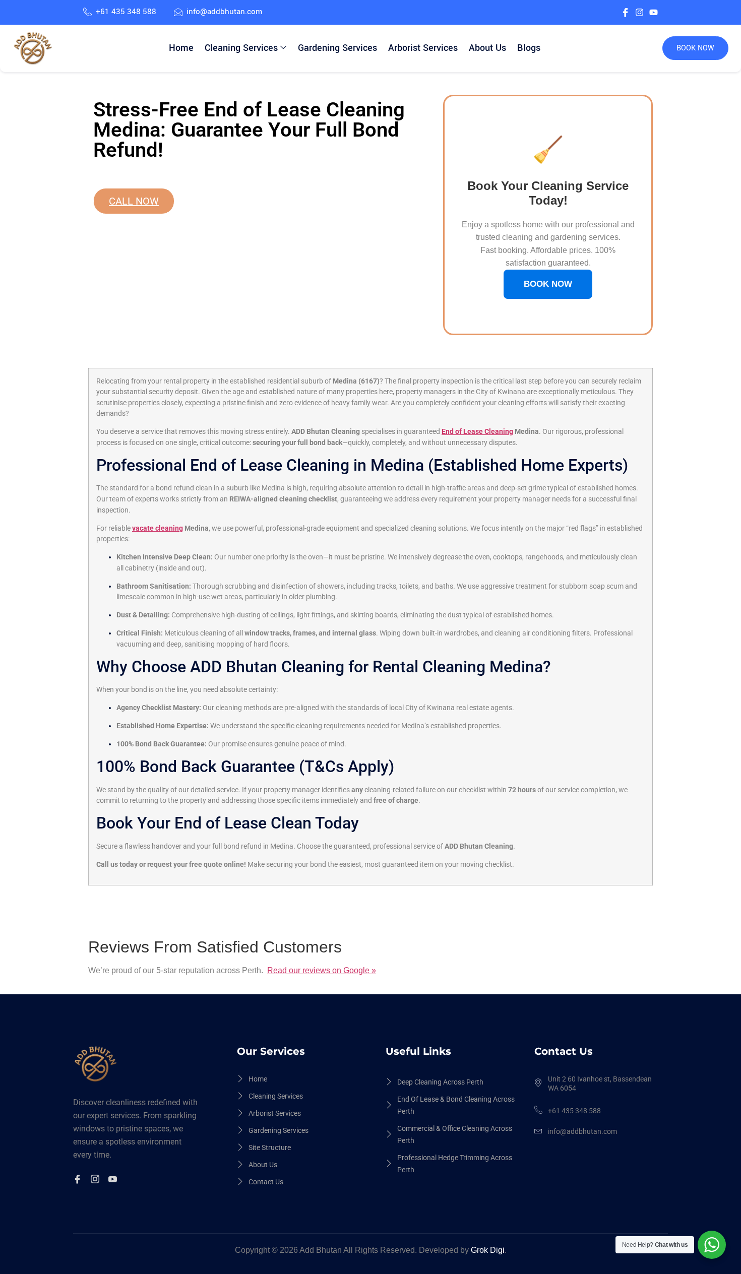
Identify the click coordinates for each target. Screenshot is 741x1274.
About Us (487, 47)
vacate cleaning (157, 528)
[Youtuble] (114, 1180)
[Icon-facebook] (625, 12)
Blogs (528, 47)
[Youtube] (653, 12)
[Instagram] (639, 12)
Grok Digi (488, 1250)
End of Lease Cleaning (477, 431)
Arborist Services (423, 47)
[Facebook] (79, 1180)
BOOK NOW (695, 48)
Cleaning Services (241, 47)
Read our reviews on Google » (321, 970)
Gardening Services (337, 47)
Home (181, 47)
